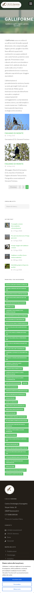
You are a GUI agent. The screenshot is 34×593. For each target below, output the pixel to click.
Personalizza (17, 584)
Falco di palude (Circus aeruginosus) (16, 327)
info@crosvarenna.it (14, 530)
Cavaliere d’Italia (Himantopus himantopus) (14, 311)
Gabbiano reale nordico (14, 368)
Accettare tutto (17, 579)
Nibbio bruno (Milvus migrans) (15, 405)
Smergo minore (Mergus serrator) (16, 448)
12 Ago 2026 (17, 241)
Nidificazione (11, 413)
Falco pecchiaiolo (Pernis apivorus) (16, 333)
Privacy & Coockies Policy (14, 519)
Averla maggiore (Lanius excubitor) (16, 298)
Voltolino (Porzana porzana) (15, 470)
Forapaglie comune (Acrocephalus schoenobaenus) (17, 226)
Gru (25, 383)
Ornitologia (11, 555)
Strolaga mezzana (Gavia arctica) (16, 452)
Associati (10, 541)
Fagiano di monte (14, 133)
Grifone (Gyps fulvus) (13, 383)
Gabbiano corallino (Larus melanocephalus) (13, 364)
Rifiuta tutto (17, 589)
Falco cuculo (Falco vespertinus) (16, 323)
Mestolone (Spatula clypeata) (15, 394)
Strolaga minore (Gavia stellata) (16, 457)
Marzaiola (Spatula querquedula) (16, 390)
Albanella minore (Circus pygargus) (16, 289)
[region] (17, 576)
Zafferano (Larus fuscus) (14, 473)
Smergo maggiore (12, 444)
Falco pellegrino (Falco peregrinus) (16, 338)
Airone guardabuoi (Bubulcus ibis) (16, 284)
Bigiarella (10, 306)
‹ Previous (13, 187)
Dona (9, 537)
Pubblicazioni (11, 551)
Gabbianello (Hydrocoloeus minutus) (16, 353)
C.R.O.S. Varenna (13, 534)
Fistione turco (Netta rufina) (15, 348)
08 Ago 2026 (17, 260)
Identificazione (11, 387)
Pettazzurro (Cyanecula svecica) (16, 420)
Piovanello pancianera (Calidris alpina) (15, 430)
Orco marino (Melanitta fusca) (16, 416)
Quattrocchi (11, 435)
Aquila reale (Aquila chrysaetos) (16, 293)
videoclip (10, 466)
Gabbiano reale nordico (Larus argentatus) (14, 373)
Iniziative (10, 559)
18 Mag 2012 (11, 166)
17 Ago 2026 (17, 231)
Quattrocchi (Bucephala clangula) (16, 439)
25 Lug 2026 (17, 270)
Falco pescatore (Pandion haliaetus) (16, 344)
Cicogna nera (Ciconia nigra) (15, 319)
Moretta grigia (11, 401)
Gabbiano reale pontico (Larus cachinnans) (14, 378)
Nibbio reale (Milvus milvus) (14, 409)
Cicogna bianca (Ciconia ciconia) (16, 315)
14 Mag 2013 (11, 135)
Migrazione (10, 398)
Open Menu (31, 3)
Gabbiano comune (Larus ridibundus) (16, 358)
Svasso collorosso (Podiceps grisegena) (14, 461)
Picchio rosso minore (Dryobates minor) (15, 425)
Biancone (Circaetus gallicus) (15, 302)
